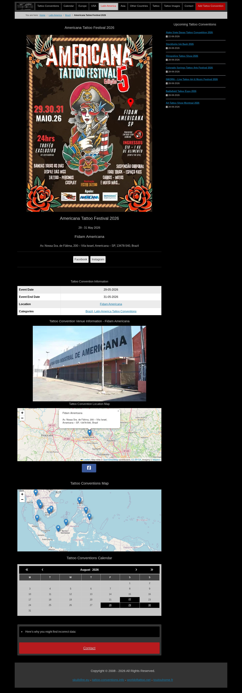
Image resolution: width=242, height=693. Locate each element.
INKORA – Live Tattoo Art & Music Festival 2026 (192, 79)
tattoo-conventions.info (108, 680)
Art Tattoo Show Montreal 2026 (182, 103)
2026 (95, 569)
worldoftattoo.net (139, 680)
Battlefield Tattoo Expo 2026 (181, 91)
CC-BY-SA (136, 459)
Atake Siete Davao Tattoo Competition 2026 (189, 32)
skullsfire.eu (80, 680)
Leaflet (86, 459)
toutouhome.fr (163, 680)
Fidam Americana (111, 304)
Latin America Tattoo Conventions (115, 311)
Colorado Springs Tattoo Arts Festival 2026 (189, 67)
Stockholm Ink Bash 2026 (180, 44)
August (86, 569)
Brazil (89, 311)
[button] (89, 433)
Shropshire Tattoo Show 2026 (182, 56)
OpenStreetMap (110, 459)
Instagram (98, 259)
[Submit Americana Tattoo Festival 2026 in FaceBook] (89, 468)
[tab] (89, 631)
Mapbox (157, 459)
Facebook (81, 259)
